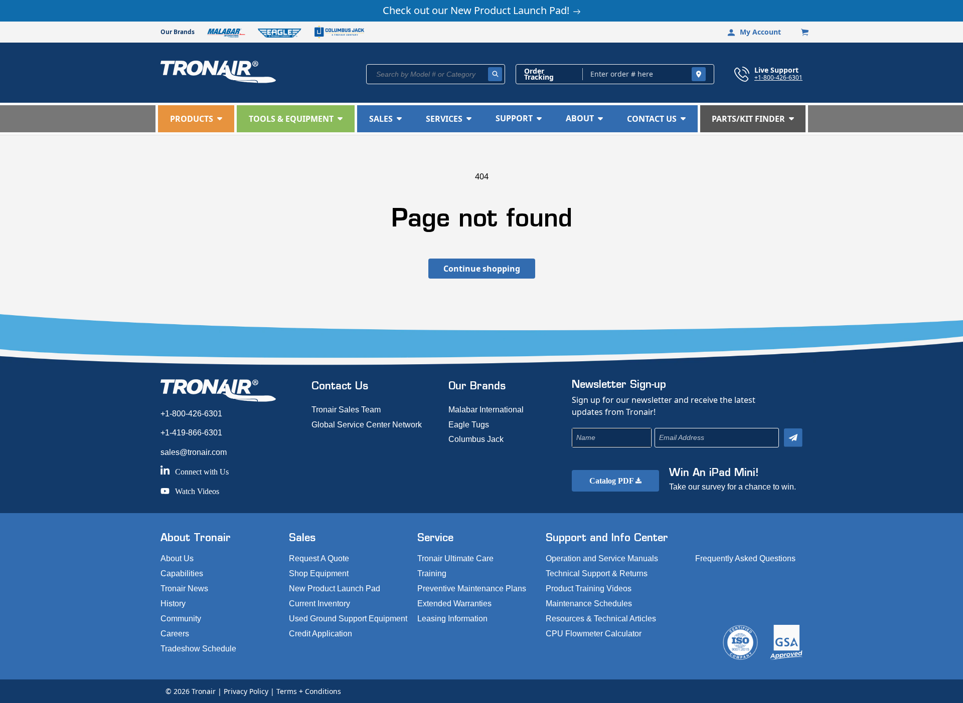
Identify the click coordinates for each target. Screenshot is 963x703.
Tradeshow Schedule (198, 648)
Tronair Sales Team (346, 409)
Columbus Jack (476, 439)
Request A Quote (319, 558)
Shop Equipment (319, 573)
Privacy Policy (246, 691)
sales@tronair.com (193, 452)
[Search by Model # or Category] (495, 74)
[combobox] (435, 74)
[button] (196, 119)
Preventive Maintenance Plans (471, 588)
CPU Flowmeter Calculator (593, 633)
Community (180, 618)
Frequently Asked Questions (745, 558)
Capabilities (181, 573)
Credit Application (320, 633)
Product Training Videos (588, 588)
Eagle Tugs (468, 424)
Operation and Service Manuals (602, 558)
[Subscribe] (793, 437)
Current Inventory (319, 603)
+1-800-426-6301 (778, 77)
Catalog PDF (612, 481)
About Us (177, 558)
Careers (174, 633)
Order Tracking (539, 74)
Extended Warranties (454, 603)
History (173, 603)
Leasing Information (452, 618)
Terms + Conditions (308, 691)
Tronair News (184, 588)
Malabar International (486, 409)
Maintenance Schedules (589, 603)
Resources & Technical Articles (601, 618)
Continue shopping (481, 268)
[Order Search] (699, 74)
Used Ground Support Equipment (348, 618)
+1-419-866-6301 (191, 432)
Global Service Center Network (366, 424)
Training (431, 573)
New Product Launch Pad (334, 588)
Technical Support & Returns (597, 573)
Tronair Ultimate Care (455, 558)
